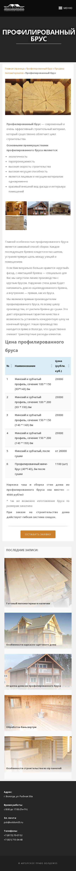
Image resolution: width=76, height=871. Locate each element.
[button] (25, 366)
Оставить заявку (38, 534)
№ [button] (8, 366)
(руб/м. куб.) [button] (60, 366)
